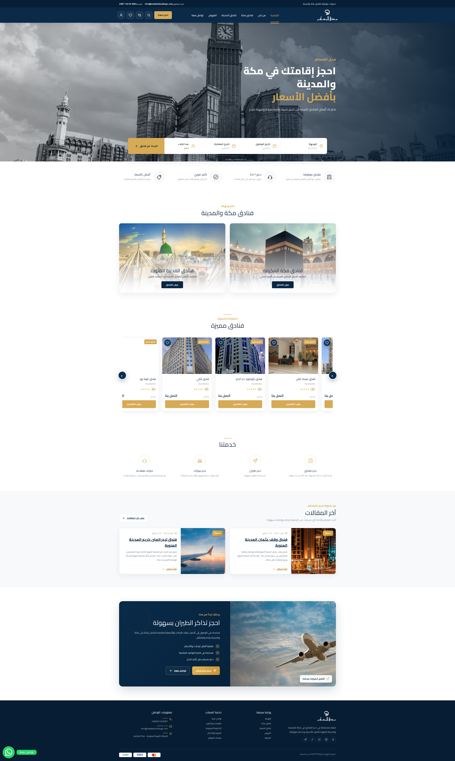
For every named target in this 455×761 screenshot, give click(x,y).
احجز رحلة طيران (204, 670)
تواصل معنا (197, 15)
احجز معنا (163, 15)
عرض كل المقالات (135, 518)
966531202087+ (160, 721)
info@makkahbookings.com (154, 728)
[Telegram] (305, 739)
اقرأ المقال (282, 569)
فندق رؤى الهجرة (160, 379)
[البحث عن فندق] (148, 15)
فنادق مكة (247, 15)
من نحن (262, 15)
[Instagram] (326, 739)
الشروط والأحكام (214, 733)
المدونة (268, 738)
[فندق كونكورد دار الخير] (308, 355)
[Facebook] (333, 739)
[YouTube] (319, 739)
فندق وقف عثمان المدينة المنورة (266, 542)
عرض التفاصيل (308, 404)
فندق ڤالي (270, 379)
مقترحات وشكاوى (213, 723)
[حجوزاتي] (121, 15)
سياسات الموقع (214, 738)
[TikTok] (312, 739)
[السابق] (333, 375)
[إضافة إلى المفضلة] (288, 342)
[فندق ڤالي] (254, 355)
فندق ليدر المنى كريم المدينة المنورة (153, 542)
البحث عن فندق (148, 146)
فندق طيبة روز (215, 379)
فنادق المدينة (228, 15)
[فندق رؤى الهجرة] (148, 355)
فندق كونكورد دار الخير (316, 379)
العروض (212, 15)
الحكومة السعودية (213, 728)
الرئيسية (275, 15)
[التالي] (122, 375)
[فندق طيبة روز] (201, 355)
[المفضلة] (130, 15)
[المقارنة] (139, 15)
